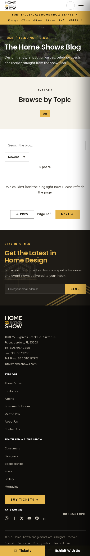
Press (8, 471)
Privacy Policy (41, 543)
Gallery (9, 479)
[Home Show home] (10, 5)
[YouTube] (29, 518)
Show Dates (13, 383)
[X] (22, 518)
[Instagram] (7, 518)
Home (9, 38)
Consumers (12, 448)
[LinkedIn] (44, 518)
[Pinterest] (37, 518)
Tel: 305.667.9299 (17, 348)
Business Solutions (17, 406)
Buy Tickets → (70, 20)
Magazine (11, 486)
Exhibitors (11, 391)
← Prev (22, 214)
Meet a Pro (12, 414)
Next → (67, 214)
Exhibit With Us (67, 550)
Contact (9, 543)
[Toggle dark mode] (70, 5)
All (45, 113)
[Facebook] (14, 518)
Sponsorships (14, 464)
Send (75, 289)
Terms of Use (61, 543)
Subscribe (24, 543)
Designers (11, 456)
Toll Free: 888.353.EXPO (21, 358)
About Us (11, 421)
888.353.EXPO (74, 514)
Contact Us (12, 429)
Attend (9, 399)
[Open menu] (81, 5)
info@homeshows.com (21, 364)
